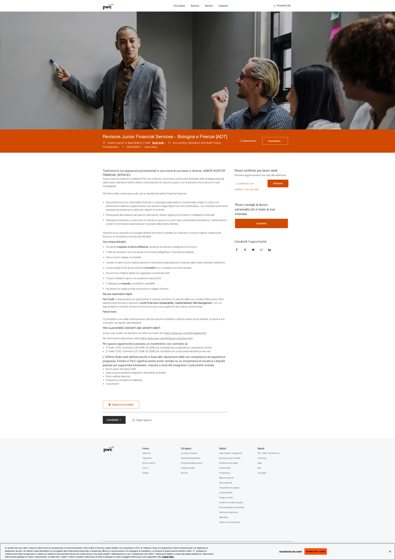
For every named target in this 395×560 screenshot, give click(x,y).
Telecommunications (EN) (229, 522)
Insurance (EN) (225, 468)
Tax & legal (262, 473)
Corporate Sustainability (190, 458)
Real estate (223, 517)
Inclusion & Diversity (189, 453)
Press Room (147, 458)
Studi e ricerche (148, 463)
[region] (197, 551)
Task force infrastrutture (228, 512)
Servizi (209, 5)
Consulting (262, 458)
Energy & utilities (226, 497)
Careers (223, 5)
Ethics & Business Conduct (191, 463)
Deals (260, 463)
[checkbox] (248, 141)
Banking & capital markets (229, 458)
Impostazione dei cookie (290, 551)
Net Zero (184, 473)
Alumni (145, 468)
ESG (259, 468)
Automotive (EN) (225, 492)
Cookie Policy (168, 557)
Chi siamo (179, 5)
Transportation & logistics (229, 488)
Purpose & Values (188, 468)
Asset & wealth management (230, 453)
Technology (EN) (225, 483)
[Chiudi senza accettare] (390, 551)
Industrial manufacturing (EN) (231, 502)
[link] (247, 189)
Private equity (224, 473)
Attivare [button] (278, 183)
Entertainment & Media (228, 463)
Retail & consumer (226, 478)
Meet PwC (146, 453)
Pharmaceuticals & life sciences (231, 507)
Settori (195, 5)
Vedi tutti (158, 142)
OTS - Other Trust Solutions (268, 453)
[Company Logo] (118, 6)
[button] (275, 141)
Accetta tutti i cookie (315, 551)
